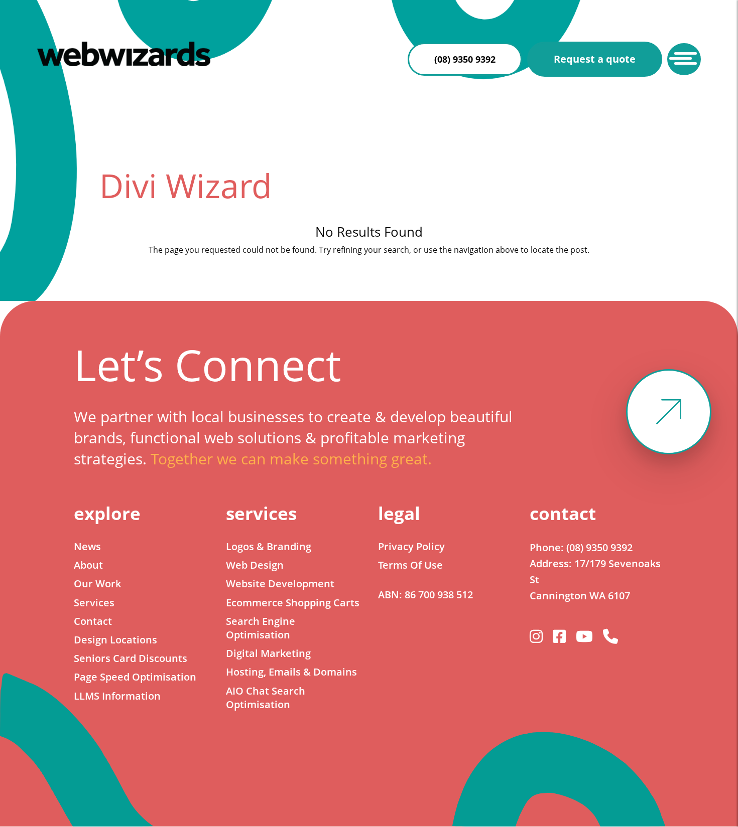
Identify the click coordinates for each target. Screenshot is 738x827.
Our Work (97, 583)
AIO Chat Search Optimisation (265, 697)
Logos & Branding (268, 546)
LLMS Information (117, 696)
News (87, 546)
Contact (93, 621)
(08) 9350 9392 (465, 59)
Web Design (255, 565)
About (88, 565)
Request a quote (595, 59)
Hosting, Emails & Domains (291, 672)
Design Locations (115, 639)
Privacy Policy (411, 546)
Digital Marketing (268, 653)
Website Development (280, 583)
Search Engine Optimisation (260, 627)
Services (94, 602)
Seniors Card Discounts (130, 658)
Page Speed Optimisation (135, 677)
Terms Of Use (410, 565)
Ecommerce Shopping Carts (292, 602)
